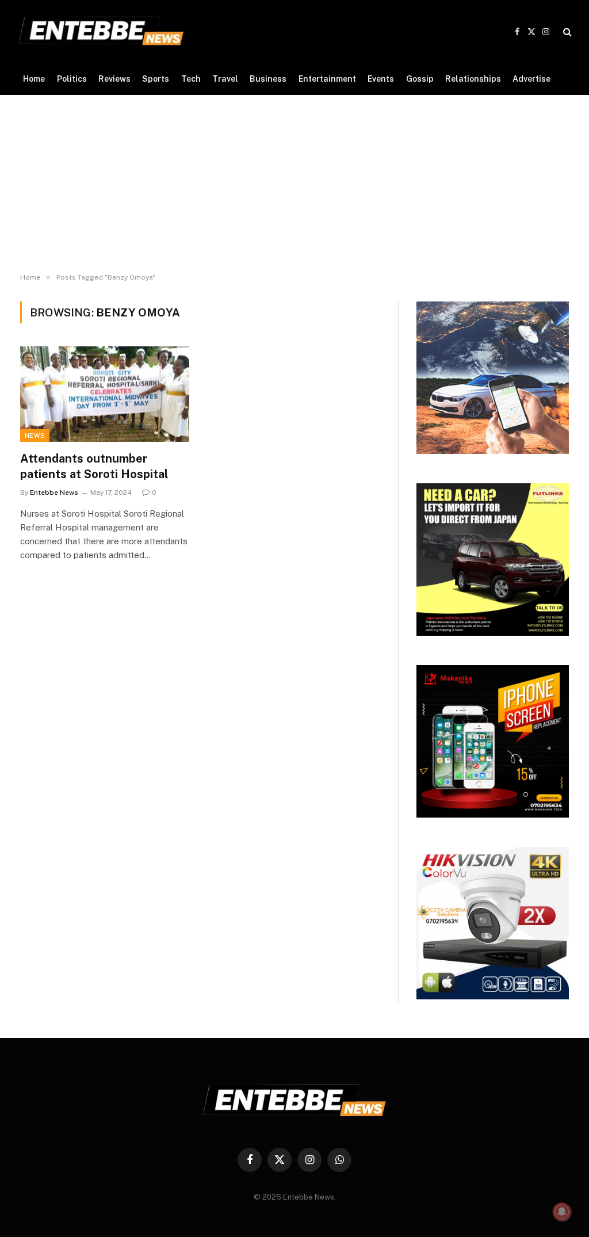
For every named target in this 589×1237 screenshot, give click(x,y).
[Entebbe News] (101, 31)
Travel (225, 78)
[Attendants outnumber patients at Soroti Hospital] (104, 393)
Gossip (420, 78)
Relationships (473, 78)
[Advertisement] (294, 181)
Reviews (114, 78)
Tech (191, 78)
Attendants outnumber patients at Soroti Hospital (94, 466)
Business (268, 78)
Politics (72, 78)
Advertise (531, 78)
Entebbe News (54, 492)
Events (381, 78)
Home (34, 78)
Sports (155, 78)
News (35, 435)
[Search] (566, 32)
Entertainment (327, 78)
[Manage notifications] (562, 1211)
